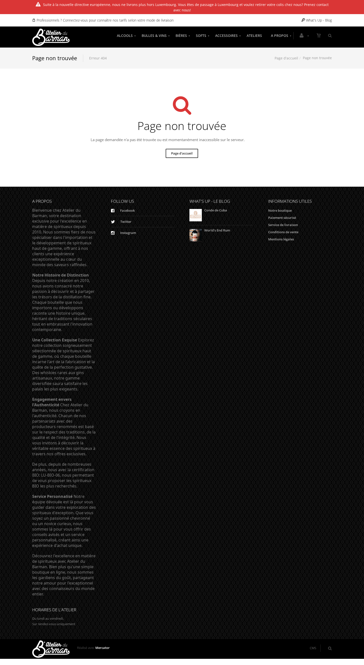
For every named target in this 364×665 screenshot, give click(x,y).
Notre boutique (280, 210)
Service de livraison (283, 225)
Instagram (127, 232)
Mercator (102, 647)
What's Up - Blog (318, 20)
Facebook (127, 210)
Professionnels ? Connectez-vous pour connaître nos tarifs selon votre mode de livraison (105, 20)
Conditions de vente (283, 232)
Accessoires (226, 35)
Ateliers (254, 35)
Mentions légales (281, 239)
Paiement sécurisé (282, 217)
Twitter (125, 221)
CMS (313, 648)
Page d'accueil (286, 58)
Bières (181, 35)
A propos (279, 35)
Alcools (125, 35)
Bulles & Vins (154, 35)
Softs (201, 35)
